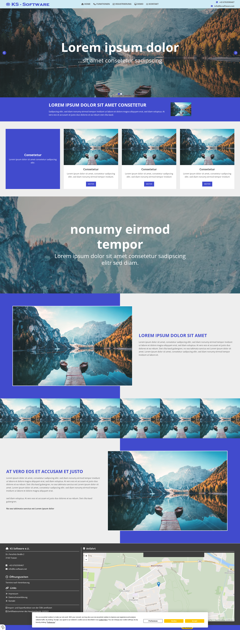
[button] (91, 184)
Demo (140, 4)
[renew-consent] (3, 627)
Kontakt (153, 4)
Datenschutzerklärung (17, 597)
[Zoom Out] (86, 559)
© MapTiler (209, 620)
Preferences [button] (51, 622)
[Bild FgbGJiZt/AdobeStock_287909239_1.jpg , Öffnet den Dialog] (181, 109)
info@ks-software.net (224, 6)
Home (87, 4)
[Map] (158, 587)
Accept (194, 621)
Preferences (153, 621)
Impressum (13, 593)
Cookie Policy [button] (103, 620)
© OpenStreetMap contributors (223, 620)
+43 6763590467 (226, 2)
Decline (173, 621)
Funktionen (103, 4)
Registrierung (124, 4)
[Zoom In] (86, 556)
